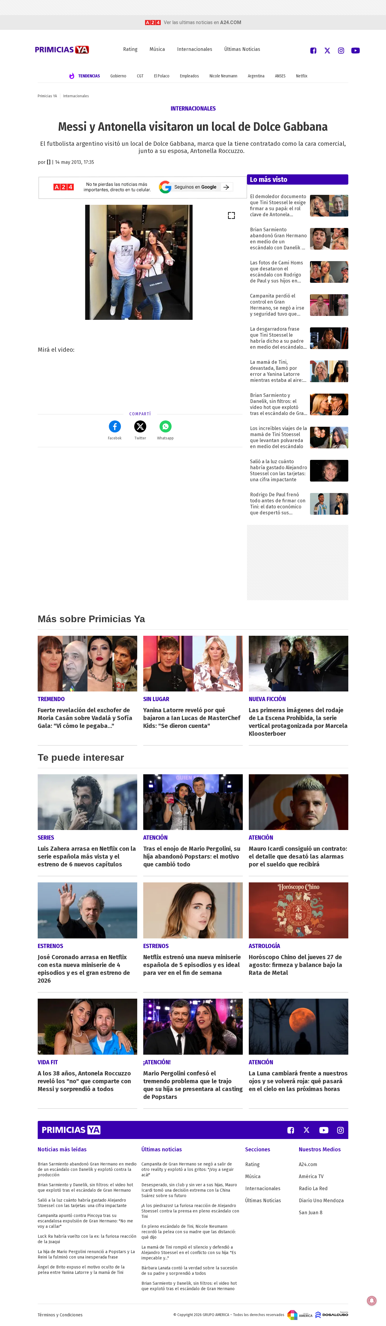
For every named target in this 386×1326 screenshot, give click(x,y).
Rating (130, 49)
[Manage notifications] (372, 1301)
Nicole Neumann (223, 76)
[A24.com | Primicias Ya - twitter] (327, 50)
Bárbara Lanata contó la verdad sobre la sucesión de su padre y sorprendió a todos (189, 1270)
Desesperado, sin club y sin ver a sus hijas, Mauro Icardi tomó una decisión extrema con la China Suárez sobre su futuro (189, 1190)
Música (157, 49)
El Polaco (161, 76)
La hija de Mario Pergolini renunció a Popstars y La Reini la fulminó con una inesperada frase (86, 1254)
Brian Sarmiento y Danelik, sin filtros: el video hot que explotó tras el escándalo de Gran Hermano (85, 1187)
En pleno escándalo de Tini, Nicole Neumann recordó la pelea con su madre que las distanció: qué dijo (188, 1232)
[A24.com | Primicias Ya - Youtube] (355, 50)
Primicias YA (47, 96)
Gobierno (118, 76)
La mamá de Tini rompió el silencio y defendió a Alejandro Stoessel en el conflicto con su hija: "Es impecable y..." (188, 1253)
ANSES (280, 76)
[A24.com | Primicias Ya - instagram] (341, 50)
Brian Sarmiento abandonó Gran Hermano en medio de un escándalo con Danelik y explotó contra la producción (87, 1170)
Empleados (189, 76)
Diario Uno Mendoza (321, 1200)
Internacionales (194, 49)
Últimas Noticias (242, 49)
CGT (140, 76)
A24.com (308, 1164)
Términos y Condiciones (60, 1315)
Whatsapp (165, 438)
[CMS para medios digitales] (331, 1315)
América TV (311, 1176)
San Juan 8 (310, 1212)
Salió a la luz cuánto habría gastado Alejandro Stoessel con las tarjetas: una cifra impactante (82, 1203)
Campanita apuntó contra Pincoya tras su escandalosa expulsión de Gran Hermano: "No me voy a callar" (85, 1221)
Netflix (301, 76)
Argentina (256, 76)
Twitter (140, 438)
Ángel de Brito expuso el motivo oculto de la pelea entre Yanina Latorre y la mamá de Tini (81, 1270)
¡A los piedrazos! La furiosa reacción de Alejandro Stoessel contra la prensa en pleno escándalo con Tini (190, 1211)
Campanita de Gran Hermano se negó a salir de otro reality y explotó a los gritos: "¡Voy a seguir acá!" (187, 1170)
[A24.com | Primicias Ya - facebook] (313, 50)
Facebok (115, 438)
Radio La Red (313, 1188)
